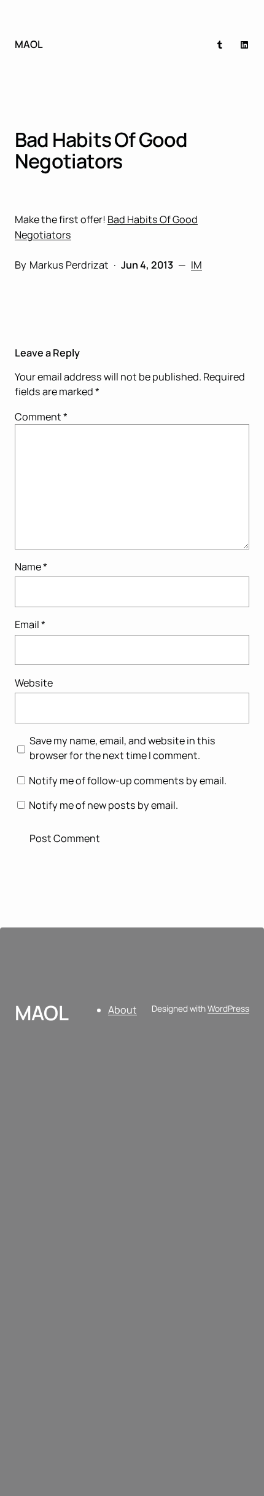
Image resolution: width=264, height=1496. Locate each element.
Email (30, 624)
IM (196, 265)
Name (31, 566)
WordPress (228, 1008)
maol (29, 44)
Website (34, 683)
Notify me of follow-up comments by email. (128, 780)
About (122, 1010)
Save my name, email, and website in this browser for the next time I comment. (122, 748)
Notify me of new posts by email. (103, 805)
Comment (41, 416)
